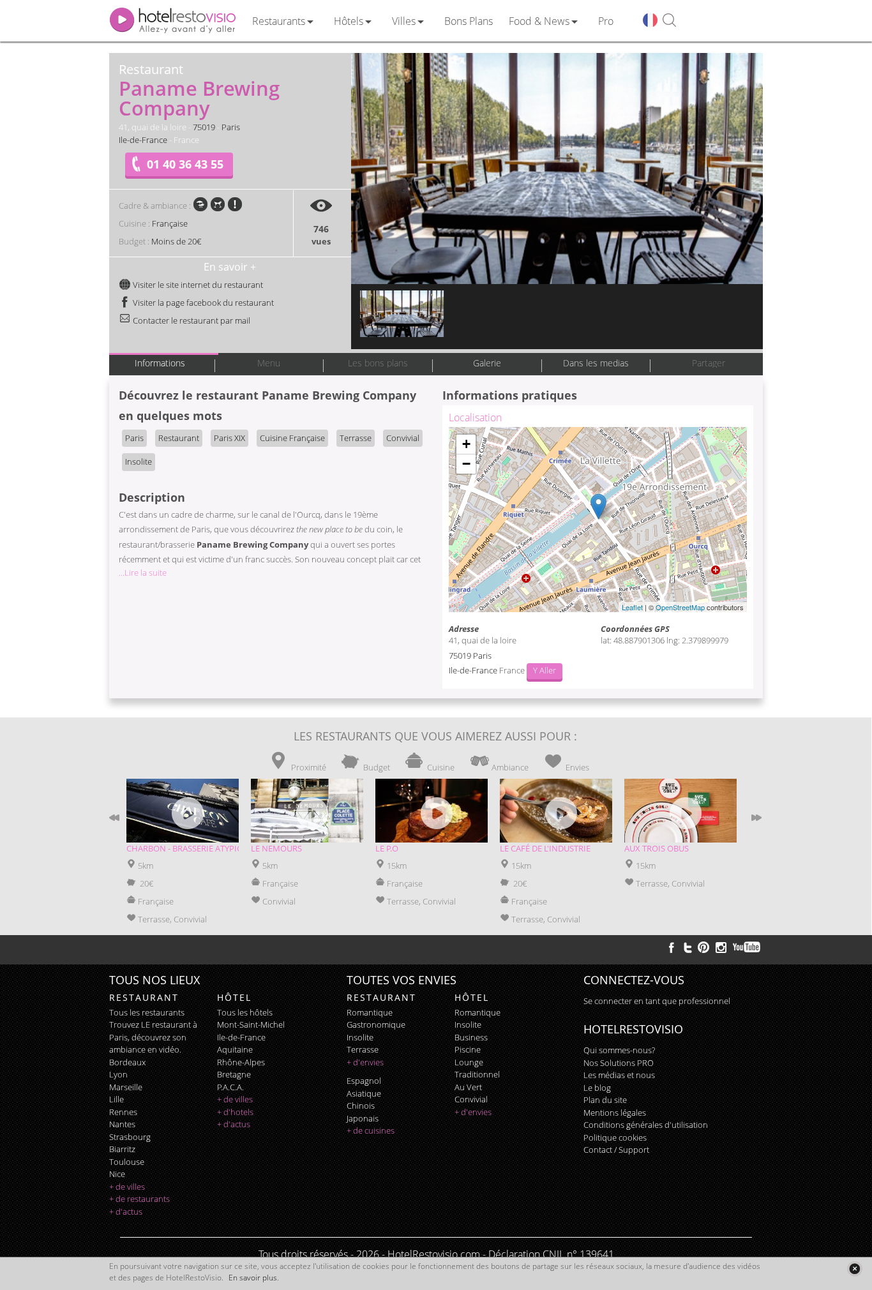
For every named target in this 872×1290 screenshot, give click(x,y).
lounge (469, 1062)
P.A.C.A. (230, 1087)
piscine (468, 1049)
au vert (468, 1087)
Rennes (123, 1112)
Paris (231, 127)
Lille (116, 1099)
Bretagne (234, 1074)
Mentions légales (614, 1112)
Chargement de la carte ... (596, 519)
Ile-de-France (143, 140)
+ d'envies (365, 1062)
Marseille (125, 1087)
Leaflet (632, 607)
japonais (363, 1118)
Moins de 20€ (176, 241)
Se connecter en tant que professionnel (656, 1001)
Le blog (597, 1087)
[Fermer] (854, 1269)
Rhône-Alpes (241, 1062)
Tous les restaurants (146, 1012)
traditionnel (477, 1074)
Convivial (402, 438)
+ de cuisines (371, 1130)
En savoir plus (253, 1277)
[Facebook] (672, 947)
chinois (361, 1105)
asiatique (364, 1093)
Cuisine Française (292, 438)
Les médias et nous (619, 1075)
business (471, 1037)
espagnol (364, 1080)
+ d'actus (125, 1211)
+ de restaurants (139, 1198)
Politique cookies (615, 1137)
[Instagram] (721, 949)
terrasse (363, 1049)
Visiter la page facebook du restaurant (202, 302)
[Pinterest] (703, 947)
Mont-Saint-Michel (251, 1024)
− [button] (466, 464)
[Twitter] (687, 947)
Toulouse (126, 1161)
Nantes (122, 1124)
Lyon (118, 1074)
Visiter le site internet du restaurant (197, 284)
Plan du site (605, 1100)
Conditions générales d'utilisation (645, 1124)
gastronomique (376, 1024)
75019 (204, 127)
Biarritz (122, 1149)
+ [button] (466, 444)
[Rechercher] (669, 20)
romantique (370, 1012)
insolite (360, 1037)
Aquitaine (235, 1049)
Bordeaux (127, 1062)
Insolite (138, 461)
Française (170, 223)
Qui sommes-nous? (619, 1050)
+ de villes (127, 1186)
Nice (117, 1174)
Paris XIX (229, 438)
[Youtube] (747, 947)
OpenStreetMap (680, 607)
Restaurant (178, 438)
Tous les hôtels (245, 1012)
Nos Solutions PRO (618, 1063)
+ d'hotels (235, 1112)
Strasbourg (130, 1137)
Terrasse (356, 438)
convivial (471, 1099)
